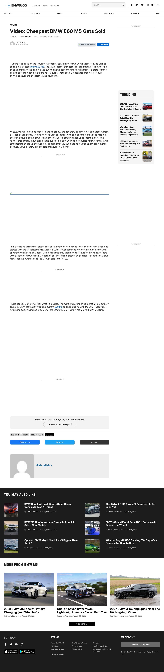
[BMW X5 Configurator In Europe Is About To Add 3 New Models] (11, 522)
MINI (158, 14)
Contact (45, 5)
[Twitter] (137, 5)
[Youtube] (142, 5)
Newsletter (54, 5)
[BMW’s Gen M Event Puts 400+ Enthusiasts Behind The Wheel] (92, 522)
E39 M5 (58, 307)
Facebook (26, 442)
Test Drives (35, 14)
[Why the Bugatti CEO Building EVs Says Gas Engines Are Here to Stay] (92, 540)
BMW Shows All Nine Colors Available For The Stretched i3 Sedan (130, 106)
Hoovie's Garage (37, 435)
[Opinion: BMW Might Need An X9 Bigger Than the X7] (11, 540)
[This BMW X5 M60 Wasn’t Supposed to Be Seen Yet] (92, 504)
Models (7, 14)
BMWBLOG (14, 37)
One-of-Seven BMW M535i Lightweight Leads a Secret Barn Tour (82, 610)
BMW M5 (13, 25)
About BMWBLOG (57, 643)
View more (80, 624)
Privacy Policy (77, 649)
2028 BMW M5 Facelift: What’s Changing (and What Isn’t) (24, 610)
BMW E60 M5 (37, 66)
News (59, 14)
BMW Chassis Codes (79, 643)
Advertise (36, 5)
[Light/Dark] (153, 5)
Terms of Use (77, 646)
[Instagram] (148, 5)
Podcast (135, 14)
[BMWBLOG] (23, 638)
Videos (84, 14)
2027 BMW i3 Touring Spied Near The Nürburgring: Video (129, 118)
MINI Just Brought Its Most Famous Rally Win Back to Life (130, 143)
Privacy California (57, 654)
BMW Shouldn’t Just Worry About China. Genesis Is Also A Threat (47, 505)
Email (95, 442)
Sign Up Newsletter (100, 646)
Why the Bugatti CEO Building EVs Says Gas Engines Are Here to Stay (131, 542)
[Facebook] (131, 5)
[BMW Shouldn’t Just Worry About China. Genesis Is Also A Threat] (11, 504)
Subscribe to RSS (57, 649)
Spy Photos (109, 14)
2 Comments (103, 44)
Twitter (61, 442)
